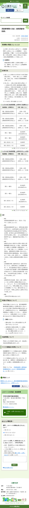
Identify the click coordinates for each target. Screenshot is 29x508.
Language (20, 7)
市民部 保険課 (24, 36)
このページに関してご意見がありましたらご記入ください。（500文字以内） (14, 441)
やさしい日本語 (15, 1)
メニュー (25, 7)
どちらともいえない (10, 432)
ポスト (20, 10)
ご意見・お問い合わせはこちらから (15, 412)
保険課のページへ (9, 407)
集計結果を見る (8, 467)
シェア (10, 10)
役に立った (8, 430)
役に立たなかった (10, 435)
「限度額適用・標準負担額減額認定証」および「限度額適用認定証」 (15, 369)
